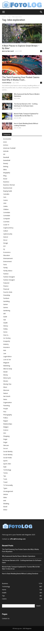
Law (4, 353)
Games (5, 307)
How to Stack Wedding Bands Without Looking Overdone (20, 573)
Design (5, 243)
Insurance (6, 347)
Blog (4, 176)
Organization (7, 402)
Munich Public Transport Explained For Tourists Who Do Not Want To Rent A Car (21, 568)
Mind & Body (7, 369)
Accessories (7, 139)
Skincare (6, 445)
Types (5, 488)
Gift (4, 314)
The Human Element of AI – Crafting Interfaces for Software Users (21, 561)
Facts (5, 264)
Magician (6, 363)
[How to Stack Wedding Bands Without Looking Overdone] (7, 126)
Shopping (6, 436)
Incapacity (6, 341)
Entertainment (8, 258)
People (5, 409)
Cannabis (6, 194)
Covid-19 (6, 225)
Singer (5, 439)
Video (5, 497)
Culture (5, 231)
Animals (5, 151)
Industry (6, 344)
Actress (5, 145)
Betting (5, 166)
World (5, 507)
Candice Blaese (6, 82)
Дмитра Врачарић (8, 51)
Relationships (7, 424)
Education (6, 255)
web (4, 500)
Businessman (7, 188)
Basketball (6, 160)
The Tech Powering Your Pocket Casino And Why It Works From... (20, 78)
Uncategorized (8, 491)
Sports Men (7, 464)
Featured (6, 283)
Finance (5, 286)
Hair (4, 320)
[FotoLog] (22, 5)
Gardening (6, 310)
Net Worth (6, 396)
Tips (4, 476)
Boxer (5, 179)
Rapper (5, 421)
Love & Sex (7, 359)
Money (5, 375)
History (5, 326)
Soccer (5, 448)
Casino (5, 200)
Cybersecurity (7, 234)
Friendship (6, 295)
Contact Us (5, 618)
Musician (6, 390)
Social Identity (7, 451)
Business (6, 182)
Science (5, 430)
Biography (6, 173)
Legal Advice (7, 356)
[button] (3, 12)
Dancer (5, 237)
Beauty (5, 163)
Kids (4, 350)
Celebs (5, 206)
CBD (4, 203)
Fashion (5, 274)
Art (4, 154)
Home (4, 17)
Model (5, 372)
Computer (6, 219)
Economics (7, 252)
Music (5, 387)
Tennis (5, 473)
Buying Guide (7, 191)
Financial (6, 289)
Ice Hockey (7, 338)
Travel (5, 482)
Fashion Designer (9, 277)
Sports (5, 461)
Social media (7, 458)
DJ (4, 249)
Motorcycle (7, 378)
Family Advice (7, 271)
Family (5, 268)
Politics (5, 418)
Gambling (6, 301)
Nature (5, 393)
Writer (5, 510)
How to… (6, 335)
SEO (4, 433)
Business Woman (9, 185)
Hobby (5, 329)
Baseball (6, 157)
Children (6, 209)
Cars (4, 197)
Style (4, 467)
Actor (5, 142)
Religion (5, 427)
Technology (7, 470)
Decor (5, 240)
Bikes (5, 169)
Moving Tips (7, 384)
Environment (7, 261)
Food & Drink (7, 292)
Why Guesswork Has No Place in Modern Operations (18, 556)
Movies (5, 381)
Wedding (6, 504)
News (5, 399)
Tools (5, 479)
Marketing (6, 366)
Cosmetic (6, 222)
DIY (4, 246)
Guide (5, 317)
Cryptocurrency (8, 228)
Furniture (6, 298)
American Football (9, 148)
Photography (7, 415)
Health (5, 323)
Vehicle (5, 494)
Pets (4, 412)
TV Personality (8, 485)
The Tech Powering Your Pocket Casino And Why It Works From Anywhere (20, 550)
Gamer (5, 304)
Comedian (6, 212)
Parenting (6, 405)
